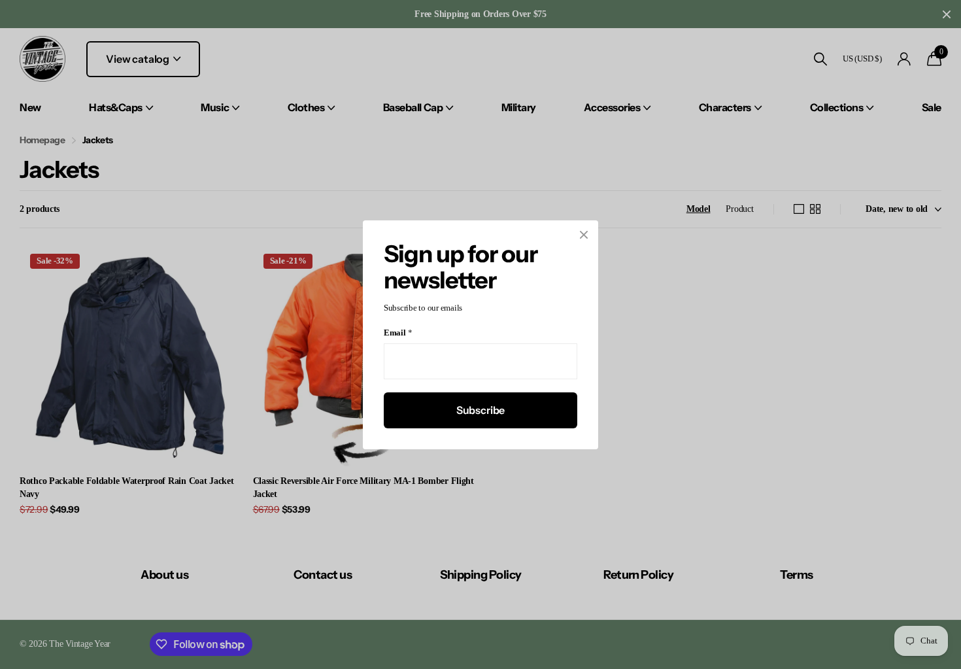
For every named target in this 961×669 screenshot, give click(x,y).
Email (398, 332)
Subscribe (480, 409)
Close (583, 234)
